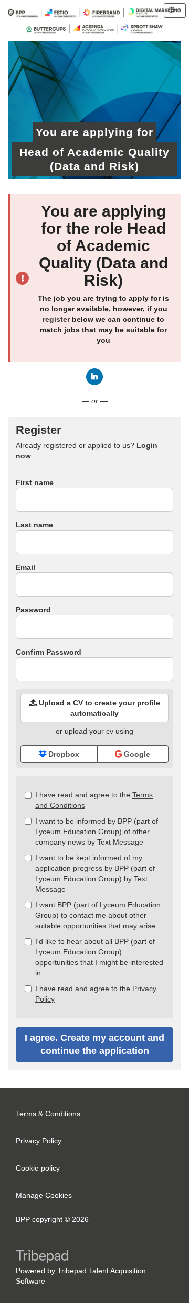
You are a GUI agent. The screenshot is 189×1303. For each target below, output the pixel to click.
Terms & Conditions (48, 1113)
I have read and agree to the (94, 800)
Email (25, 567)
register (56, 319)
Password (33, 609)
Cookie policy (38, 1168)
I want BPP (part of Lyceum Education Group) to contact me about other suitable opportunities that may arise (98, 915)
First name (35, 482)
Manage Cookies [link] (44, 1195)
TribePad (42, 1257)
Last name (34, 525)
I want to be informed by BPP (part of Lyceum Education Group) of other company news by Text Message (96, 831)
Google (136, 754)
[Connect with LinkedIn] (94, 376)
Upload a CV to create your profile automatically (98, 708)
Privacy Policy (38, 1141)
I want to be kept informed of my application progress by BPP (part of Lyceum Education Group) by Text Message (95, 873)
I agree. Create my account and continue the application (94, 1044)
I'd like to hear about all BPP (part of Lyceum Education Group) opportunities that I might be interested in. (99, 957)
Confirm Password (48, 652)
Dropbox (62, 754)
